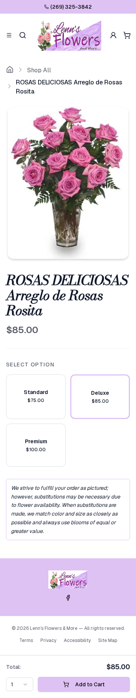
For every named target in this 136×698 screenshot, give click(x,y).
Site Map (107, 640)
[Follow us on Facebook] (68, 598)
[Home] (10, 70)
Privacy (48, 640)
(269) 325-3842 (71, 6)
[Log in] (113, 35)
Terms (26, 640)
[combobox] (19, 684)
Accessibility (77, 640)
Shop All (39, 70)
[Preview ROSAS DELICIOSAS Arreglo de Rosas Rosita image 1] (68, 183)
